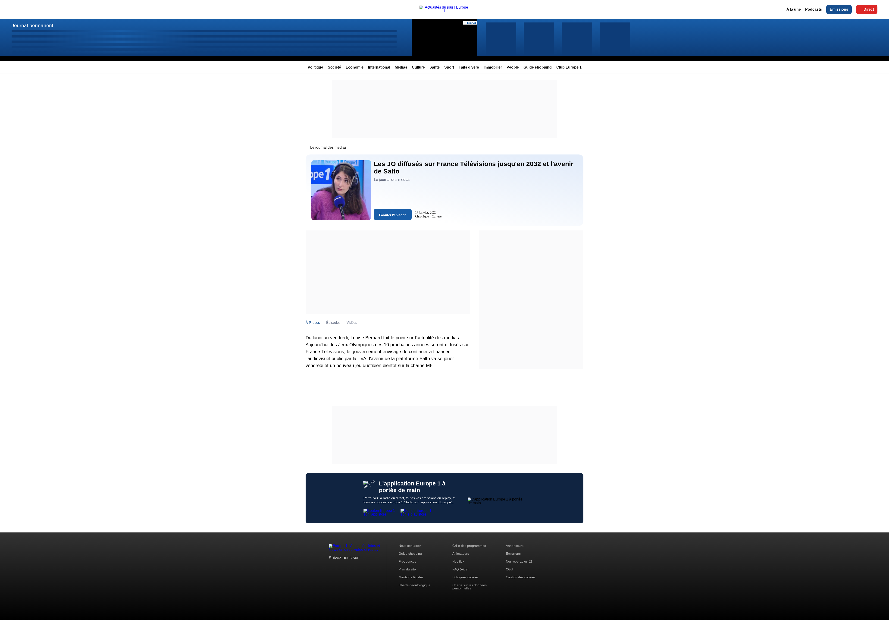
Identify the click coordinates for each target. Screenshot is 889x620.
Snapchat (363, 566)
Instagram (339, 566)
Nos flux (458, 561)
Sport (449, 67)
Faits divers (469, 67)
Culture (418, 67)
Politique (315, 67)
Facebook (347, 566)
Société (334, 67)
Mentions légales (411, 577)
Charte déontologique (414, 585)
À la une (793, 9)
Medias (401, 67)
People (513, 67)
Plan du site (407, 569)
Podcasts (813, 9)
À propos (313, 322)
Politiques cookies (465, 577)
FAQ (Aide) (460, 569)
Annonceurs (514, 546)
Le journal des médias (328, 147)
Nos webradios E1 (519, 561)
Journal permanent (32, 25)
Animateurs (460, 553)
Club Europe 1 (569, 67)
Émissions (839, 9)
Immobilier (493, 67)
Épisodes (333, 322)
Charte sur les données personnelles (469, 586)
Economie (354, 67)
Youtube (355, 566)
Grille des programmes (469, 546)
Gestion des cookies (520, 577)
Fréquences (407, 561)
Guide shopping (537, 67)
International (379, 67)
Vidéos (352, 322)
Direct (869, 9)
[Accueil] (444, 11)
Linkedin (371, 566)
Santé (434, 67)
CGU (509, 569)
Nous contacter (410, 546)
